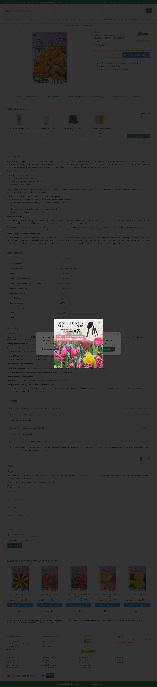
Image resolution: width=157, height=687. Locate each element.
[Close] (99, 322)
